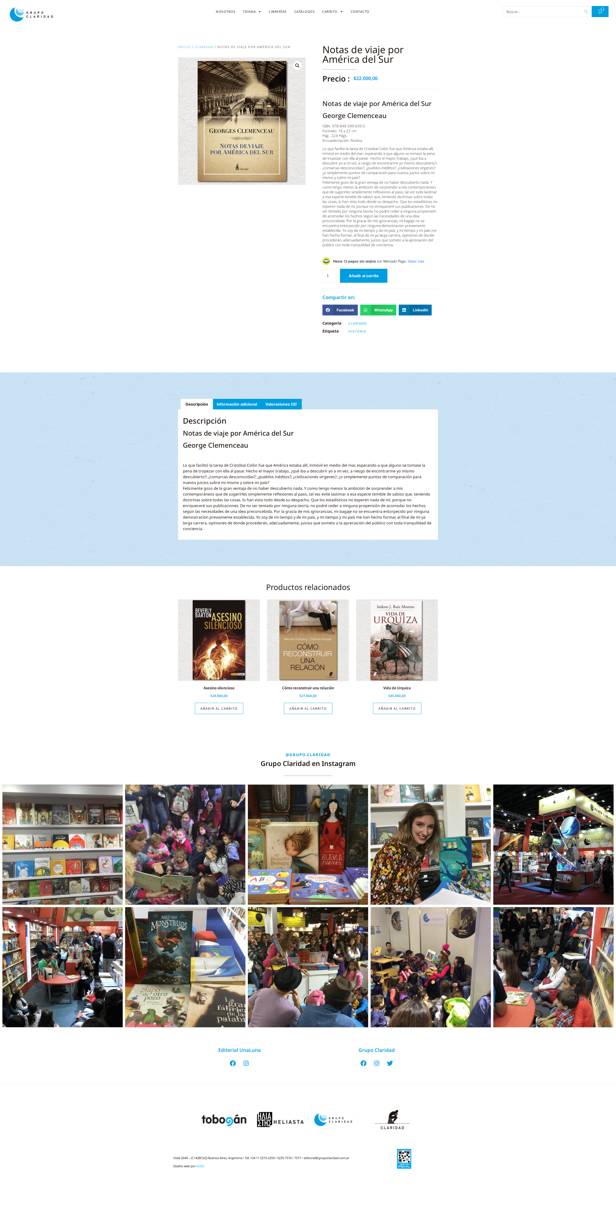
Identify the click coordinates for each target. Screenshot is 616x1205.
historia (357, 331)
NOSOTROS (225, 11)
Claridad (204, 47)
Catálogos (304, 11)
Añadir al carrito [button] (219, 708)
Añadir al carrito (364, 275)
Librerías (278, 11)
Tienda (249, 11)
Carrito (330, 11)
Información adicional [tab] (237, 404)
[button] (297, 65)
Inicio (184, 47)
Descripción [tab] (197, 404)
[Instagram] (246, 1063)
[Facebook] (233, 1063)
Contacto (360, 11)
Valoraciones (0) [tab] (281, 404)
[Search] (586, 11)
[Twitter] (390, 1063)
